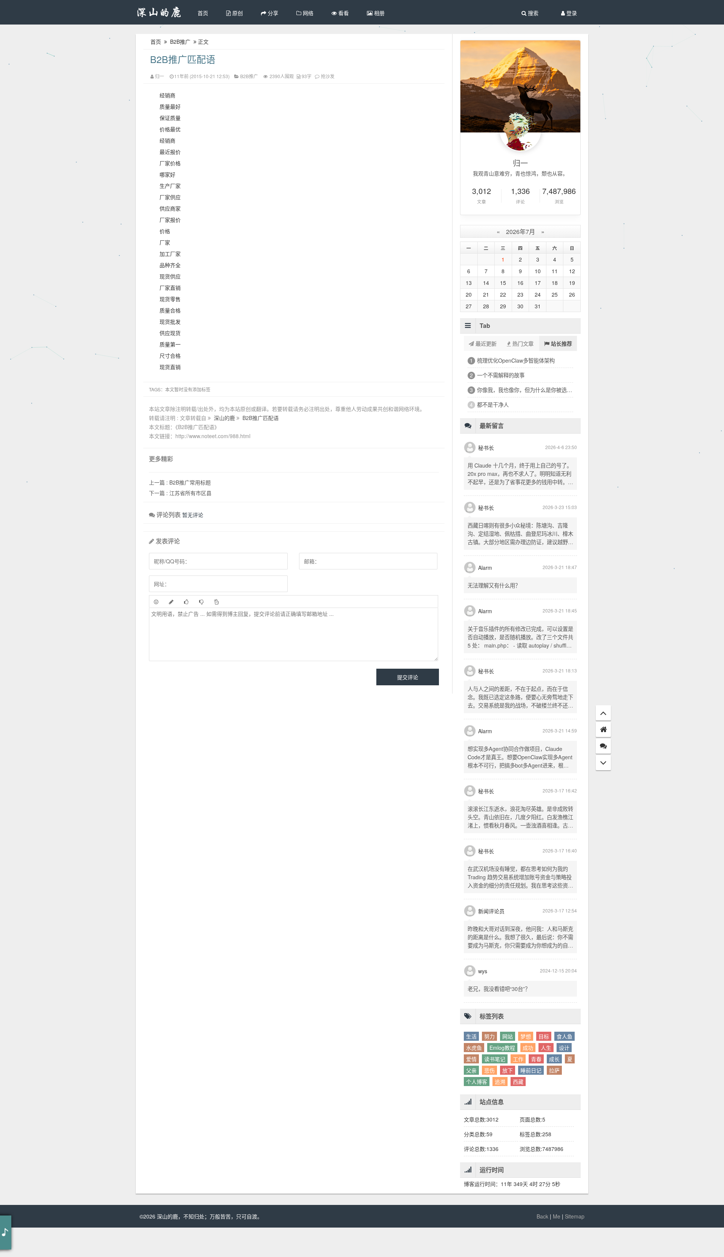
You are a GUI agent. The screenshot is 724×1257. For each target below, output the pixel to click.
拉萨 (554, 1099)
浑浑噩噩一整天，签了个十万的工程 (519, 360)
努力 (489, 1065)
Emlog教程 (502, 1077)
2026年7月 (521, 231)
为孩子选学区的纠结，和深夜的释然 (519, 419)
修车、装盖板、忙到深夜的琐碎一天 (519, 390)
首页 (203, 13)
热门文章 (522, 343)
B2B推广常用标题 (180, 482)
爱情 (471, 1088)
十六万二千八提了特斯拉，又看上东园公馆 (525, 434)
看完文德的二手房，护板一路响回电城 (522, 404)
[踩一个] (201, 601)
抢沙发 (327, 76)
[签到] (171, 601)
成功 (528, 1077)
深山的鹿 (225, 418)
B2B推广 (180, 41)
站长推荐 (560, 343)
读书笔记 (494, 1088)
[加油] (216, 601)
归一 (159, 76)
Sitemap (574, 1245)
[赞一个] (186, 601)
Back (542, 1245)
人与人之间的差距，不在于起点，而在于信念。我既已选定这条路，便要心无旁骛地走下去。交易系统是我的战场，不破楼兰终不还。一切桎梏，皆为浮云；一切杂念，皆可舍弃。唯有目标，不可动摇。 (520, 734)
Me (556, 1245)
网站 (507, 1065)
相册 (379, 13)
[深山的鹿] (159, 12)
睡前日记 (530, 1099)
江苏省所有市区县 (180, 493)
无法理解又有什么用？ (494, 614)
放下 (507, 1099)
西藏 (518, 1111)
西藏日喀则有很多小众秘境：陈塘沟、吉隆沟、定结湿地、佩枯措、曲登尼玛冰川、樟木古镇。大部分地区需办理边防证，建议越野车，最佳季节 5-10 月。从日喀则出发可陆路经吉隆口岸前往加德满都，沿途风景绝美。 (520, 571)
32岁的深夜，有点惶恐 (504, 375)
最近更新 (485, 343)
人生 (546, 1077)
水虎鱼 (474, 1077)
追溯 (500, 1111)
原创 (237, 13)
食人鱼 (564, 1065)
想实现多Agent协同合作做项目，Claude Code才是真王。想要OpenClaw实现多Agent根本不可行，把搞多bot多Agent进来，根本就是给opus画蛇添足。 (520, 790)
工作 (518, 1088)
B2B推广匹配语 (182, 59)
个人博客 (476, 1111)
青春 (536, 1088)
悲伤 (489, 1099)
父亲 (471, 1099)
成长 (554, 1088)
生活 (471, 1065)
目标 (543, 1065)
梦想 (525, 1065)
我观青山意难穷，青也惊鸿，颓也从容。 (520, 173)
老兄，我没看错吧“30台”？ (499, 1018)
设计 (564, 1077)
